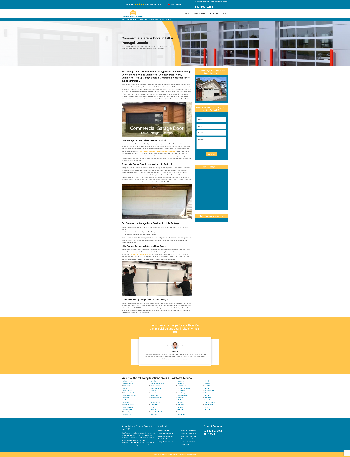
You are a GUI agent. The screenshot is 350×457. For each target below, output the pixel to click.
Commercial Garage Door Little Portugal (161, 19)
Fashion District (155, 386)
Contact (224, 13)
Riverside (207, 381)
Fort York (153, 391)
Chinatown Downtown (129, 393)
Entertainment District (157, 383)
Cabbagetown (127, 391)
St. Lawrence (208, 393)
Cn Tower (126, 400)
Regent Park (181, 414)
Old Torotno (180, 400)
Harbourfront (154, 405)
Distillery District (128, 407)
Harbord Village (155, 402)
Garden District (155, 393)
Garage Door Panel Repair (188, 439)
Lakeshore (180, 381)
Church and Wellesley (129, 395)
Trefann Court (209, 405)
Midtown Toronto (182, 395)
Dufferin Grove (127, 409)
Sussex (207, 395)
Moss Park (180, 398)
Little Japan (181, 391)
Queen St (180, 412)
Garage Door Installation (165, 433)
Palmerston (180, 405)
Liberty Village (181, 386)
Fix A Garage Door (163, 430)
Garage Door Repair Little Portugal (137, 19)
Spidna (207, 388)
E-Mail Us (213, 434)
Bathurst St (126, 386)
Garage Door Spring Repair (166, 436)
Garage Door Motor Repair (189, 436)
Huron (152, 407)
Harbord (152, 400)
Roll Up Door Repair (164, 439)
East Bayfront (127, 414)
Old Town (180, 402)
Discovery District (128, 405)
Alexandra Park (127, 381)
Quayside (180, 409)
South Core (208, 386)
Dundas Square (127, 412)
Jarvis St (153, 409)
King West (153, 414)
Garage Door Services (199, 13)
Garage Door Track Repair (188, 430)
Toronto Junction (210, 402)
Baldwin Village (128, 383)
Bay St (125, 388)
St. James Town (209, 391)
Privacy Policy (185, 445)
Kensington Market (156, 412)
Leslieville (180, 383)
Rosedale (207, 383)
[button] (169, 346)
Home (187, 13)
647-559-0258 (204, 7)
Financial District (155, 388)
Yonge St (207, 407)
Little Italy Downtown (183, 388)
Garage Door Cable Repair (188, 442)
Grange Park (154, 395)
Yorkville (207, 409)
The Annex (208, 398)
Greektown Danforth (156, 398)
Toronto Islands (209, 400)
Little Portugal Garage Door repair (174, 455)
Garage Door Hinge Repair (188, 433)
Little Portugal (181, 393)
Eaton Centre (154, 381)
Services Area (214, 13)
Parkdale (180, 407)
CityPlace (126, 398)
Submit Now (211, 154)
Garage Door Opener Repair (166, 442)
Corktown (126, 402)
